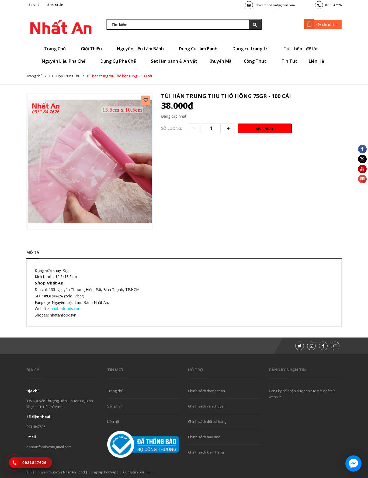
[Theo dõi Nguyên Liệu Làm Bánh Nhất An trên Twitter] (299, 346)
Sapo (149, 472)
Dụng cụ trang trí (251, 49)
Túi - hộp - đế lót (301, 49)
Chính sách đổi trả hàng (207, 421)
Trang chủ (115, 390)
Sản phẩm (115, 406)
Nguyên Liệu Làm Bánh (141, 49)
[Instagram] (311, 346)
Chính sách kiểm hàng (206, 452)
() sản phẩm (327, 24)
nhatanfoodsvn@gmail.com (275, 5)
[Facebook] (323, 346)
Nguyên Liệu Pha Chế (64, 61)
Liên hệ (113, 421)
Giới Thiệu (92, 49)
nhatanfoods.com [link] (66, 308)
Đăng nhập (54, 5)
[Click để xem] (89, 161)
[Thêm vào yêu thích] (145, 100)
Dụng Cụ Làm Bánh (198, 49)
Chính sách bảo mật (204, 436)
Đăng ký (33, 5)
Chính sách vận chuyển (206, 406)
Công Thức (256, 61)
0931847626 (333, 5)
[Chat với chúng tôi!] (353, 463)
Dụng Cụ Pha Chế (118, 61)
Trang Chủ (55, 49)
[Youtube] (335, 346)
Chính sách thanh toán (206, 390)
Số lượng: (171, 128)
